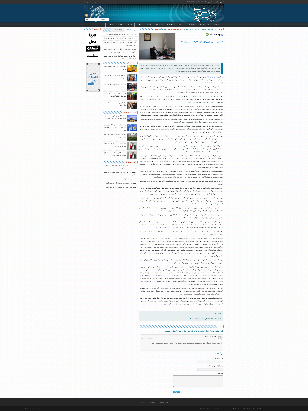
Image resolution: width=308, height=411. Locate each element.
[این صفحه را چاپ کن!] (211, 34)
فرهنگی (110, 24)
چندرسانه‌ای (159, 24)
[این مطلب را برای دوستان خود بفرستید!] (207, 34)
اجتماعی (129, 24)
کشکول (148, 24)
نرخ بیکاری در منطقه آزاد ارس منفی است (118, 183)
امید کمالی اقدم (126, 179)
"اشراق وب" (25, 408)
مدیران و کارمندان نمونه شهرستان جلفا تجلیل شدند (120, 34)
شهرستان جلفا (204, 24)
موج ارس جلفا (211, 77)
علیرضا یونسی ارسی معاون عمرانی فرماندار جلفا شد (120, 38)
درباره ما (95, 2)
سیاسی (139, 24)
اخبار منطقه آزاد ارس (129, 112)
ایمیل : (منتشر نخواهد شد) (215, 366)
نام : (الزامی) (219, 358)
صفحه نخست (217, 24)
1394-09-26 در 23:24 (147, 338)
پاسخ (145, 347)
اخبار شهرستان (178, 29)
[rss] (86, 15)
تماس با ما (87, 2)
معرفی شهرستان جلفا (174, 24)
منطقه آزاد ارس (190, 24)
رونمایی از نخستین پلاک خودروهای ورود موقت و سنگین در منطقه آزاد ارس (115, 127)
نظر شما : (220, 373)
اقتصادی (119, 24)
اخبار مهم (170, 29)
